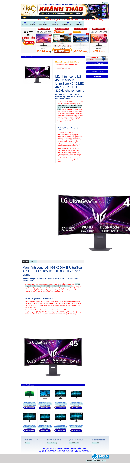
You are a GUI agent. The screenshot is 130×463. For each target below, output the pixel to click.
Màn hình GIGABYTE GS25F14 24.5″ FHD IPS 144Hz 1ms (76, 404)
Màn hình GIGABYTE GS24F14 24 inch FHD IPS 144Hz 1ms (61, 404)
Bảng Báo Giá (95, 443)
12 (69, 52)
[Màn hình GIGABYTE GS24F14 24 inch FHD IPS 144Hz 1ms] (60, 394)
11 (67, 52)
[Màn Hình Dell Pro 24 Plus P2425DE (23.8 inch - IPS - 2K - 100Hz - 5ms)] (29, 394)
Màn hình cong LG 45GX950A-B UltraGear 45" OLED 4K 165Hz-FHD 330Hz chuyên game (69, 107)
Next (107, 40)
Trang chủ (89, 460)
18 (81, 52)
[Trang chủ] (65, 11)
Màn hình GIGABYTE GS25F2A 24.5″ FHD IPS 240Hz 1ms (29, 427)
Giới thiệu (27, 443)
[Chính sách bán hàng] (97, 58)
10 (66, 52)
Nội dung (25, 261)
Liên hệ (103, 460)
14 (73, 52)
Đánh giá (33, 261)
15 (75, 52)
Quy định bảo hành (74, 443)
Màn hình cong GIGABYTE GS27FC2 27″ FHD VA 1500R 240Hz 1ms (60, 427)
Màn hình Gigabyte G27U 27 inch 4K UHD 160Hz (76, 426)
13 (71, 52)
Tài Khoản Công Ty (52, 443)
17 (79, 52)
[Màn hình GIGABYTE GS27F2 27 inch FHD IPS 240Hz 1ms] (45, 417)
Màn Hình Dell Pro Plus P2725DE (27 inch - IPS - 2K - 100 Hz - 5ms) (45, 404)
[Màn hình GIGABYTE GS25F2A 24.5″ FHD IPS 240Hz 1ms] (29, 417)
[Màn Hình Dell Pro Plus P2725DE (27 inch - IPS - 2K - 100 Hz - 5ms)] (45, 394)
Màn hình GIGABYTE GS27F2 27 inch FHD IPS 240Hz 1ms (45, 427)
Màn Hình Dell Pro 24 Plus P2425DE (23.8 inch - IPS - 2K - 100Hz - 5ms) (29, 404)
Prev (23, 40)
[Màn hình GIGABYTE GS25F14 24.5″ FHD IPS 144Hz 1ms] (76, 394)
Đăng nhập (105, 3)
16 (77, 52)
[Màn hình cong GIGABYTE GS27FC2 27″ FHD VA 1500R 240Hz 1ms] (60, 417)
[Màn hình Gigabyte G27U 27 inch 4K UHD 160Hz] (76, 417)
